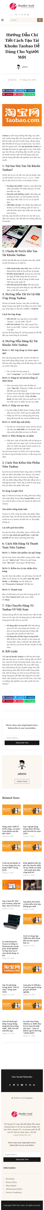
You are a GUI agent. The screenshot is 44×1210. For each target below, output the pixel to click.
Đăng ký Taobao (27, 178)
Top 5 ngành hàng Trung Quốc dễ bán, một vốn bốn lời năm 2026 (32, 830)
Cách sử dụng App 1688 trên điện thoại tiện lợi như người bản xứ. (31, 939)
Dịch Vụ (13, 80)
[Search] (40, 20)
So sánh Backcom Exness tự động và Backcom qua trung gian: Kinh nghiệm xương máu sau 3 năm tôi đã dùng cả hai (10, 948)
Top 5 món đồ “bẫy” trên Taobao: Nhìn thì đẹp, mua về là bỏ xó (11, 903)
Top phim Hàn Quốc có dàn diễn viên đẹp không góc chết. (32, 904)
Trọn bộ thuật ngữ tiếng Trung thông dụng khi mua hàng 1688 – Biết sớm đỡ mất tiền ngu (10, 1026)
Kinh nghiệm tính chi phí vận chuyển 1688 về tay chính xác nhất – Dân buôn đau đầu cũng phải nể (32, 868)
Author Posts (22, 781)
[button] (8, 90)
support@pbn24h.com (22, 1135)
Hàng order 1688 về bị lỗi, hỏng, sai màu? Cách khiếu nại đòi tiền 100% (11, 830)
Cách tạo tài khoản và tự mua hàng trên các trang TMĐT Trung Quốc (11, 866)
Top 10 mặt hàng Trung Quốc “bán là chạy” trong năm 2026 (10, 988)
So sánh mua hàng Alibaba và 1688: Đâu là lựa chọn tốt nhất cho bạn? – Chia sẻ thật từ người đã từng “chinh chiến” (32, 1027)
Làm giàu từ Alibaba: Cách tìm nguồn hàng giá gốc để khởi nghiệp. (32, 988)
